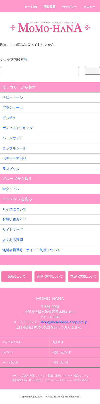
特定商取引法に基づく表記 (26, 380)
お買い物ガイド (14, 219)
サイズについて (14, 209)
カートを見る (10, 362)
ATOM (85, 380)
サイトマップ (12, 229)
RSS (76, 380)
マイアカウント (11, 342)
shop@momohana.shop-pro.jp (63, 322)
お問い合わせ (60, 362)
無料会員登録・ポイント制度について (31, 250)
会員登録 (57, 342)
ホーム (14, 375)
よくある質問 (12, 240)
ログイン (7, 352)
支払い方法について (33, 375)
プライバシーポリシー (57, 380)
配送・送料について (59, 375)
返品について (81, 375)
